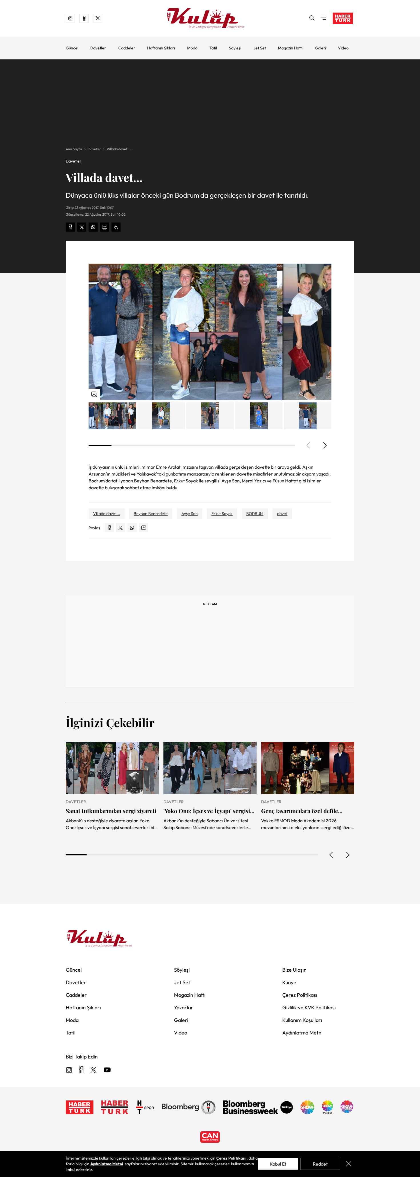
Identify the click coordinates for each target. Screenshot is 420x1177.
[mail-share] (104, 227)
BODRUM (254, 513)
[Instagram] (69, 1070)
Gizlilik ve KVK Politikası (309, 1007)
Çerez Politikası (299, 995)
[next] (324, 445)
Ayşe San (189, 513)
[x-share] (81, 227)
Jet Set (259, 48)
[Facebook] (81, 1070)
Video (343, 48)
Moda (192, 48)
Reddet (320, 1164)
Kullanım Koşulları (302, 1020)
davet (282, 513)
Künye (289, 982)
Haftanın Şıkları (161, 48)
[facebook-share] (70, 227)
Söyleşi (235, 48)
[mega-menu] (323, 18)
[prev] (331, 855)
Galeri (320, 48)
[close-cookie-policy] (348, 1164)
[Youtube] (107, 1070)
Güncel (72, 48)
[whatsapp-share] (93, 227)
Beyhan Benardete (151, 513)
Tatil (213, 48)
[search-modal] (312, 18)
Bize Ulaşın (294, 970)
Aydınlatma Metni (302, 1032)
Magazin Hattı (290, 48)
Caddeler (126, 48)
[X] (93, 1070)
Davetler (98, 48)
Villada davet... (119, 149)
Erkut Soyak (222, 513)
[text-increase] (116, 227)
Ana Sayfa (74, 149)
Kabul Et (278, 1164)
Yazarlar (183, 1007)
